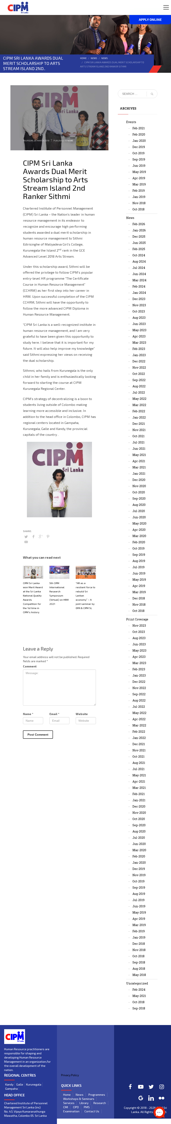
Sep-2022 (139, 380)
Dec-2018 (138, 598)
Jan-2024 (139, 293)
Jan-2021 (138, 474)
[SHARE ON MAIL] (26, 542)
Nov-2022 (139, 367)
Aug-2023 (139, 318)
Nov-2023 (139, 305)
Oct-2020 (138, 492)
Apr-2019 (138, 178)
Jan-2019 (138, 197)
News (94, 58)
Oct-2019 (138, 153)
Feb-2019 (138, 191)
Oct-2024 (138, 255)
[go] (152, 94)
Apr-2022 (139, 719)
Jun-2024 (139, 274)
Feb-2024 (138, 286)
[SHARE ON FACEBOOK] (33, 536)
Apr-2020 (139, 530)
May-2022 (139, 399)
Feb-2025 (138, 249)
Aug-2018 (138, 969)
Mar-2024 (139, 280)
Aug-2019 (138, 561)
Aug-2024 (139, 261)
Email (54, 714)
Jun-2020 (139, 517)
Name (28, 714)
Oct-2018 (138, 209)
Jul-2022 (138, 392)
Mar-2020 (139, 536)
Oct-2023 (138, 311)
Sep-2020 (139, 498)
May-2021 (139, 455)
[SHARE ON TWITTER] (26, 537)
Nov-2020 (139, 486)
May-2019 (139, 172)
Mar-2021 (139, 467)
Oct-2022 (138, 374)
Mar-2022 (139, 405)
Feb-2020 (138, 134)
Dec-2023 (138, 299)
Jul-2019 (138, 567)
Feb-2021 (138, 128)
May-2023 (139, 330)
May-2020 (139, 523)
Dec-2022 (138, 361)
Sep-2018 (138, 962)
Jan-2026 (139, 230)
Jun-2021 (138, 449)
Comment (29, 666)
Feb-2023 (138, 349)
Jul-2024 (138, 268)
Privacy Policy (70, 1075)
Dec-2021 (138, 424)
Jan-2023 (139, 355)
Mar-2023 (139, 343)
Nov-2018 (139, 203)
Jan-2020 (139, 141)
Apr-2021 (138, 461)
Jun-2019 (138, 166)
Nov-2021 (139, 430)
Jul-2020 (138, 511)
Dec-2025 (138, 236)
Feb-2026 (138, 224)
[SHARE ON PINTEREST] (48, 536)
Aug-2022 (139, 386)
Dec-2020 (138, 480)
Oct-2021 (138, 436)
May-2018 (139, 975)
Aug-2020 (139, 505)
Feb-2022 (138, 411)
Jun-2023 (139, 324)
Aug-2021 (138, 763)
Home (83, 58)
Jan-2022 (139, 417)
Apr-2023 (139, 336)
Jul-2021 (138, 442)
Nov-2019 (139, 875)
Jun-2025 (139, 243)
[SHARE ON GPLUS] (41, 536)
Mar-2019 (139, 184)
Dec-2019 (138, 147)
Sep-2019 (138, 159)
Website (82, 714)
